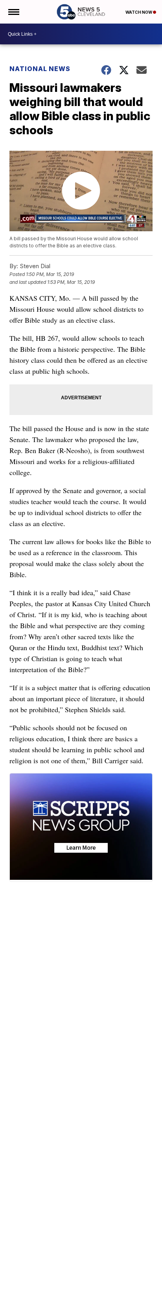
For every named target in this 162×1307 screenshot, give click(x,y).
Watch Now (139, 12)
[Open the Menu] (13, 12)
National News (39, 69)
